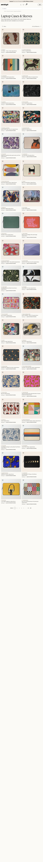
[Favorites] (23, 4)
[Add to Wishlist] (3, 29)
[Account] (20, 4)
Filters (5, 26)
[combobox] (21, 8)
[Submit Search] (2, 8)
